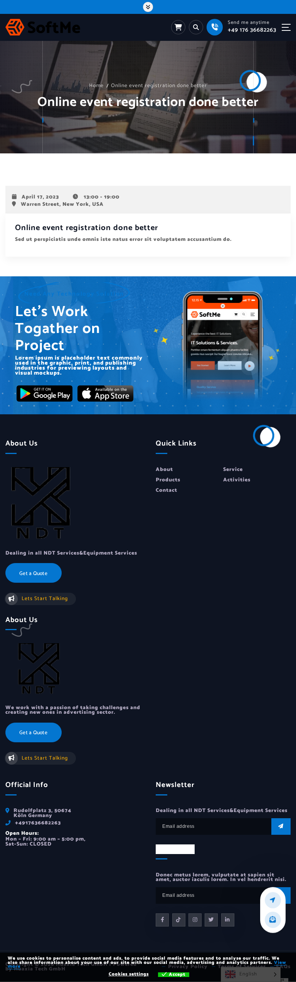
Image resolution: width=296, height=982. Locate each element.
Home (96, 85)
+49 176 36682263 (252, 30)
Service (233, 469)
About (164, 469)
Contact (166, 490)
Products (168, 480)
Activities (237, 480)
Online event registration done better (159, 85)
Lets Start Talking (44, 598)
